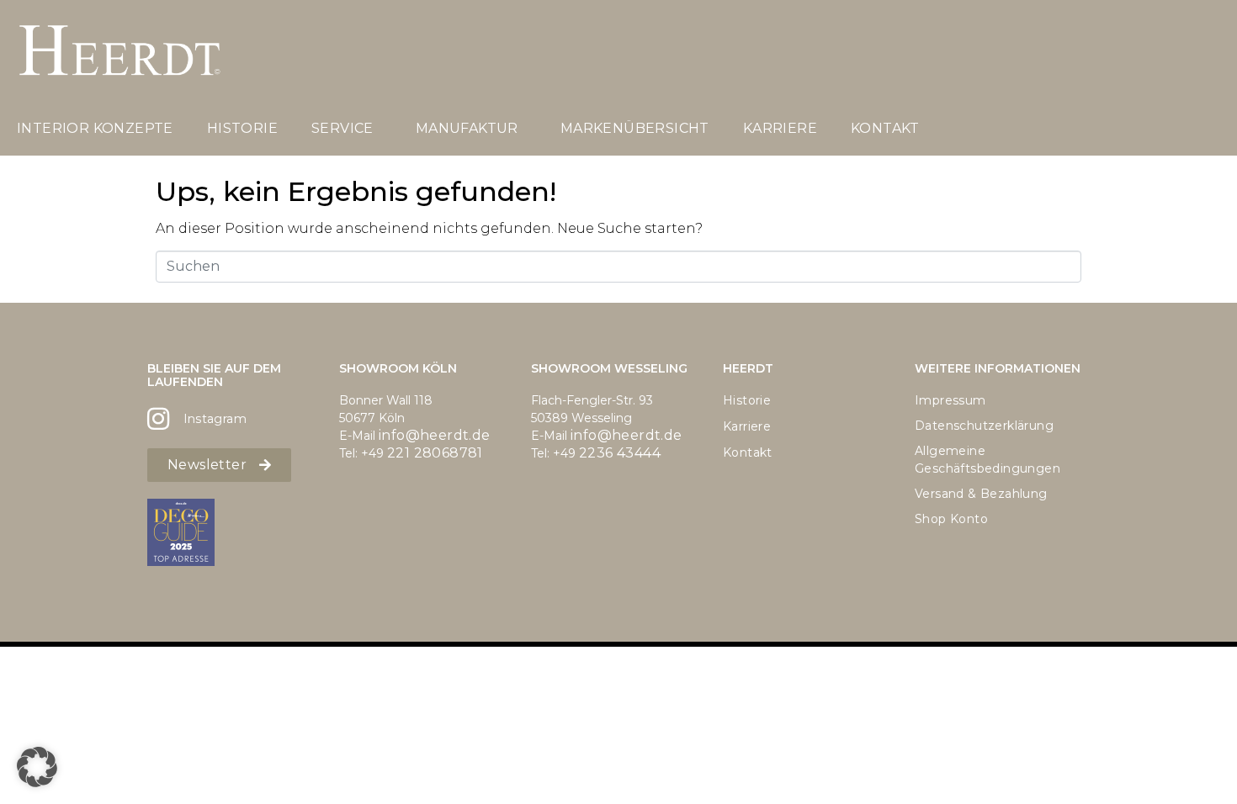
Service (342, 128)
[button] (37, 767)
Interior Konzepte (95, 128)
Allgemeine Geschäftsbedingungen (987, 459)
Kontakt (885, 128)
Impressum (950, 400)
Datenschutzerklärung (984, 425)
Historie (242, 128)
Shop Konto (951, 518)
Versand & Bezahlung (981, 493)
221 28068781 (435, 453)
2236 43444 (620, 453)
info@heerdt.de (435, 435)
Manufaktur (467, 128)
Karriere (780, 128)
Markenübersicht (634, 128)
